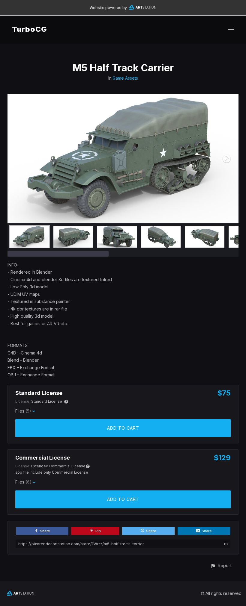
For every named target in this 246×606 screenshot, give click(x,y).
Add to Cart (123, 428)
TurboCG (29, 29)
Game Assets (125, 78)
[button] (221, 565)
